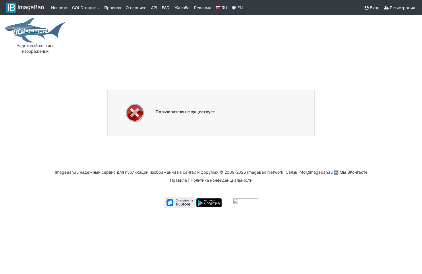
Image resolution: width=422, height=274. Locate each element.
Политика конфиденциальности (221, 180)
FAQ (166, 7)
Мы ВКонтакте (353, 172)
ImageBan (31, 7)
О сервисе (136, 7)
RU (223, 7)
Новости (59, 7)
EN (239, 7)
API (154, 7)
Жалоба (181, 7)
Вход (374, 7)
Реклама (202, 7)
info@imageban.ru (316, 172)
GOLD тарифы (86, 7)
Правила (112, 7)
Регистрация (402, 7)
